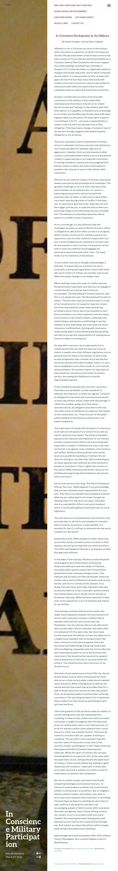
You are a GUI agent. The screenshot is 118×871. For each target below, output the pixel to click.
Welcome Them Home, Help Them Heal (73, 5)
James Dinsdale (98, 864)
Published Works (63, 17)
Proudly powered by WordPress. (66, 864)
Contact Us (77, 23)
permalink (57, 851)
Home (8, 5)
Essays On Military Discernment (70, 11)
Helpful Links (61, 23)
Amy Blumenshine (15, 853)
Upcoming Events (84, 17)
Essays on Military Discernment (82, 848)
